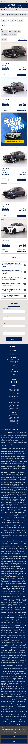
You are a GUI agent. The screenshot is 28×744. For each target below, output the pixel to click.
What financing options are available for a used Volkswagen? (13, 284)
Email (6, 316)
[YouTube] (16, 382)
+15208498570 (14, 367)
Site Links (13, 350)
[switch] (26, 1)
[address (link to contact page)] (1, 1)
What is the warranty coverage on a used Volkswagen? (11, 296)
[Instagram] (14, 382)
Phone (4, 323)
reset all (2, 23)
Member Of (13, 354)
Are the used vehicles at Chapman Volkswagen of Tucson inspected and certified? (12, 272)
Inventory (13, 346)
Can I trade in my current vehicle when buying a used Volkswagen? (12, 278)
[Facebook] (11, 382)
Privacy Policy (14, 732)
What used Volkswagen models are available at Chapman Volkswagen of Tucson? (11, 265)
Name (6, 308)
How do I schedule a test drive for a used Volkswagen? (11, 290)
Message (7, 330)
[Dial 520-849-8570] (4, 1)
